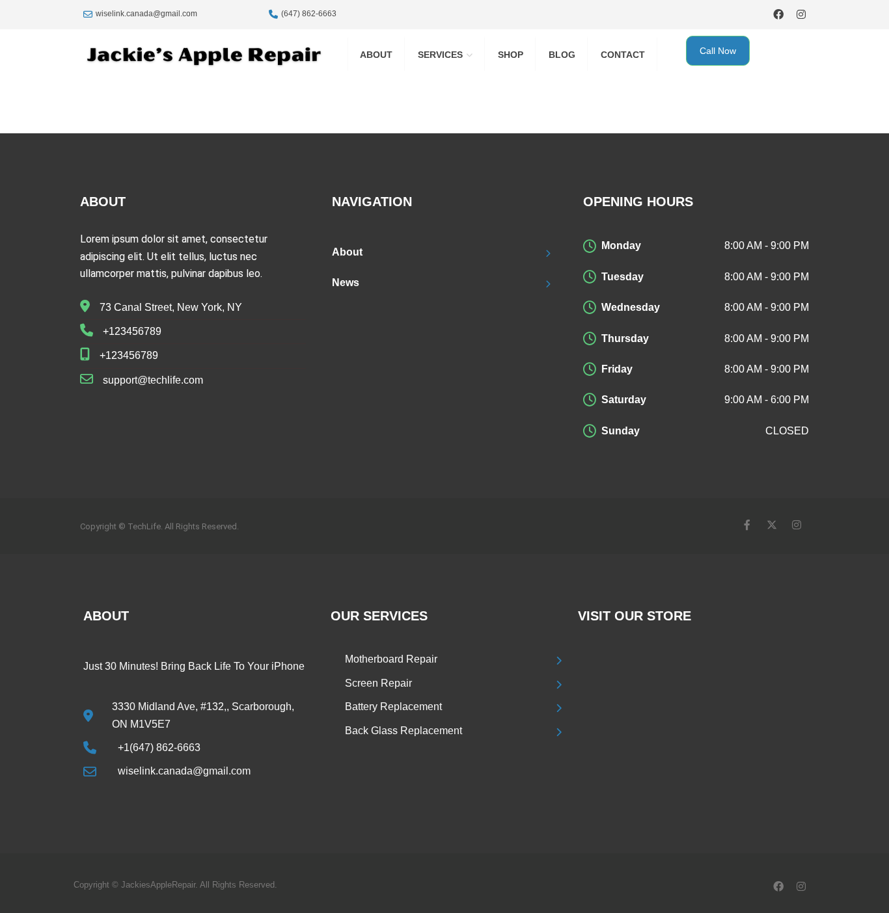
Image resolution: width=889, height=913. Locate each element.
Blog (562, 54)
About (376, 54)
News (345, 282)
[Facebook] (778, 14)
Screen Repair (378, 683)
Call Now (718, 51)
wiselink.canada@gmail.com (146, 13)
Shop (510, 54)
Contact (623, 54)
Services (440, 54)
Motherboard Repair (391, 659)
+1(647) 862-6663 (159, 747)
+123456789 (132, 331)
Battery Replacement (393, 706)
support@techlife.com (153, 380)
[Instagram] (801, 14)
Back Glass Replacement (403, 730)
